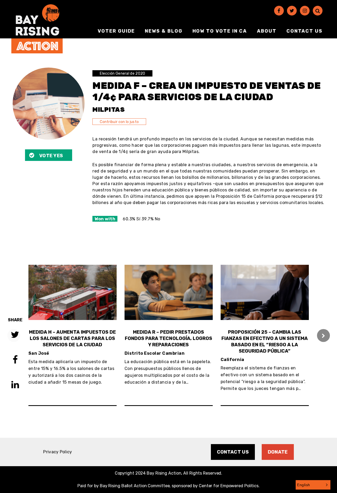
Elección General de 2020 (122, 73)
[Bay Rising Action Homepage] (37, 28)
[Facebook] (279, 11)
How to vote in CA (219, 31)
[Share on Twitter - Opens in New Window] (15, 335)
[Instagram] (305, 11)
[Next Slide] (323, 335)
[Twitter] (292, 11)
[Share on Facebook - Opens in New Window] (15, 360)
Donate (278, 452)
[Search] (318, 11)
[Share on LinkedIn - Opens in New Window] (15, 385)
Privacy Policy (57, 451)
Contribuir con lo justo (119, 122)
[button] (313, 485)
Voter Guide (116, 31)
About (266, 31)
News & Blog (163, 31)
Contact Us (304, 31)
